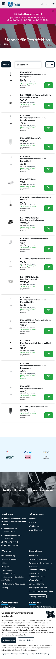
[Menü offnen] (3, 4)
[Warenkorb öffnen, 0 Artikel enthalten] (53, 4)
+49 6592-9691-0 (11, 542)
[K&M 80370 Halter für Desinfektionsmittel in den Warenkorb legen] (48, 288)
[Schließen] (53, 11)
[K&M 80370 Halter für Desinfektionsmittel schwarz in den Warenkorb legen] (48, 229)
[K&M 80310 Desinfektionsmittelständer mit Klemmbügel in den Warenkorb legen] (48, 170)
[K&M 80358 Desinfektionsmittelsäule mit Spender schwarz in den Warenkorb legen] (48, 106)
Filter (5, 64)
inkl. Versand (30, 82)
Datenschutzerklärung (19, 654)
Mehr (6, 44)
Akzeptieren (9, 640)
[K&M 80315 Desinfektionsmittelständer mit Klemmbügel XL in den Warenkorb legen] (48, 311)
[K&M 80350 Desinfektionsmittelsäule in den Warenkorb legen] (48, 267)
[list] (47, 64)
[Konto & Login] (47, 4)
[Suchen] (42, 4)
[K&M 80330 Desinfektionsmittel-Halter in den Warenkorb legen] (48, 249)
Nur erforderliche (26, 640)
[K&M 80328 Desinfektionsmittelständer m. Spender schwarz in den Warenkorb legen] (48, 129)
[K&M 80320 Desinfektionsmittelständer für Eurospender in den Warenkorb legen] (48, 377)
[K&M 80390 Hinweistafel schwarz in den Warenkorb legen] (48, 415)
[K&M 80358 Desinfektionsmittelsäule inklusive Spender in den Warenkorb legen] (48, 331)
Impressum (5, 654)
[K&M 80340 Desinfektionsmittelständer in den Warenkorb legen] (48, 397)
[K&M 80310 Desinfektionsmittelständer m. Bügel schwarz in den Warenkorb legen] (48, 354)
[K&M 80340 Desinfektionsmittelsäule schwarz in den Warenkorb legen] (48, 208)
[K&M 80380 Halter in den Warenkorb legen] (48, 188)
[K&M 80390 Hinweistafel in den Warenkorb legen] (48, 147)
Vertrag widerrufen (37, 596)
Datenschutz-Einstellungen (40, 654)
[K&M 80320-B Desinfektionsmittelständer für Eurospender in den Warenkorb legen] (48, 85)
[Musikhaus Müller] (14, 4)
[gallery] (52, 64)
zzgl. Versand (31, 143)
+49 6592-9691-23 (11, 545)
